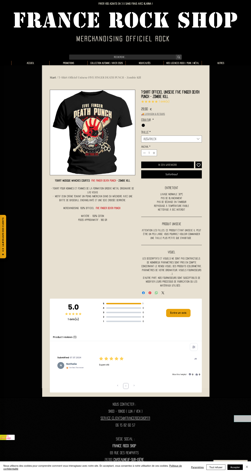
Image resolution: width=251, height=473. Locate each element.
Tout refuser (215, 467)
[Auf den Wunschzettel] (198, 165)
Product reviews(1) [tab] (64, 337)
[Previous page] (117, 386)
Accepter (235, 467)
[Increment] (154, 153)
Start (53, 77)
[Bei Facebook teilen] (143, 293)
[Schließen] (247, 467)
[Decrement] (144, 153)
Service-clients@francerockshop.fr (125, 418)
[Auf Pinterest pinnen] (150, 293)
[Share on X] (163, 293)
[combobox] (171, 139)
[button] (191, 374)
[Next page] (134, 386)
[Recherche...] (179, 57)
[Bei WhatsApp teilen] (156, 293)
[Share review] (196, 359)
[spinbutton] (149, 153)
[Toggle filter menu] (194, 347)
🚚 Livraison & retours (153, 114)
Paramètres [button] (197, 467)
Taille (146, 132)
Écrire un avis (178, 313)
